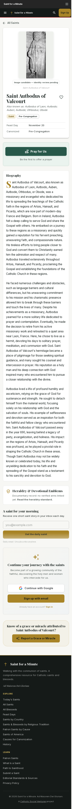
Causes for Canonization (17, 739)
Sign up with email (36, 598)
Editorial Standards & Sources (20, 778)
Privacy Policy (11, 783)
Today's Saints (11, 699)
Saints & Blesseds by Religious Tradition (26, 724)
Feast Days (9, 714)
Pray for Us (38, 151)
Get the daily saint (36, 534)
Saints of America (13, 734)
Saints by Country (13, 719)
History (7, 744)
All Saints (13, 22)
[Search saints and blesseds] (54, 13)
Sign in (49, 607)
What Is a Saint (11, 763)
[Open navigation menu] (5, 13)
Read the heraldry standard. (35, 499)
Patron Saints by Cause (16, 729)
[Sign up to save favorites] (61, 97)
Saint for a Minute (13, 4)
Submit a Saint (11, 773)
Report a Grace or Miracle (38, 638)
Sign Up (65, 12)
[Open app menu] (67, 4)
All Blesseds (10, 709)
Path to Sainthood (13, 768)
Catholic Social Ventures (33, 801)
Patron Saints (10, 758)
